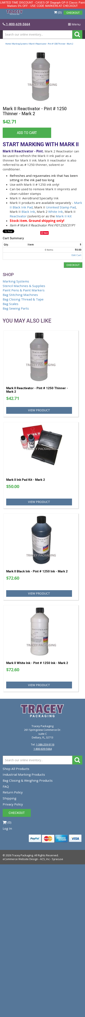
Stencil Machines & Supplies (24, 286)
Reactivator (18, 216)
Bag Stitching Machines (20, 295)
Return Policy (13, 792)
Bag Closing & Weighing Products (28, 780)
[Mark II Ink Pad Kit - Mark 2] (41, 448)
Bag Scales (10, 304)
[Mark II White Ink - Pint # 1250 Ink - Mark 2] (41, 631)
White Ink (55, 211)
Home (8, 43)
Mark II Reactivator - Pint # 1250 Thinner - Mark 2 (37, 390)
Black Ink (28, 211)
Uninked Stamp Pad (61, 207)
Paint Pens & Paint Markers (24, 290)
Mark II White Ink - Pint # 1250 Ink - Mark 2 (37, 663)
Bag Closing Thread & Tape (23, 299)
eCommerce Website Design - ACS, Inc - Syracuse (33, 859)
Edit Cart (76, 255)
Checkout (73, 265)
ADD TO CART (27, 132)
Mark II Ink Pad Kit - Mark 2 (25, 480)
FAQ (6, 786)
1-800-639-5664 (42, 749)
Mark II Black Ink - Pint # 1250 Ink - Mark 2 (37, 571)
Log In (7, 828)
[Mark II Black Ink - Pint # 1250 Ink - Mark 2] (41, 540)
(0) (59, 12)
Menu (75, 25)
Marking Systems (20, 43)
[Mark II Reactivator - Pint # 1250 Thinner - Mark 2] (43, 76)
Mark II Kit (64, 216)
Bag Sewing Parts (16, 308)
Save (46, 232)
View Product (39, 410)
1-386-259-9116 (45, 744)
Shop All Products (16, 769)
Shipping (9, 798)
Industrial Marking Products (24, 774)
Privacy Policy (13, 804)
